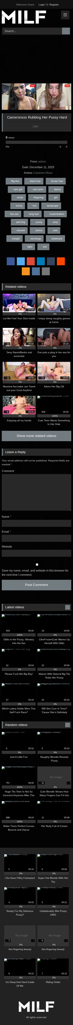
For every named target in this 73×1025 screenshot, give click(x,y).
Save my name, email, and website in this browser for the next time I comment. (35, 572)
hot (34, 205)
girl (55, 197)
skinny (39, 230)
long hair (34, 213)
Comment (8, 470)
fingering (38, 197)
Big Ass (15, 181)
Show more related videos (36, 436)
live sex (14, 213)
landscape (52, 205)
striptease (56, 238)
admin (42, 161)
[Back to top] (62, 1014)
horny (19, 205)
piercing (20, 222)
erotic (20, 197)
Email (6, 531)
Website (7, 546)
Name (6, 516)
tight (29, 246)
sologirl (16, 238)
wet (45, 246)
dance (57, 189)
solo (55, 230)
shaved (21, 230)
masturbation (56, 213)
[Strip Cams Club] (30, 18)
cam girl (17, 189)
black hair (35, 181)
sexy (55, 222)
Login (42, 4)
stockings (35, 238)
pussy (39, 222)
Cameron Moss (42, 172)
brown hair (57, 181)
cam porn (38, 189)
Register (54, 4)
